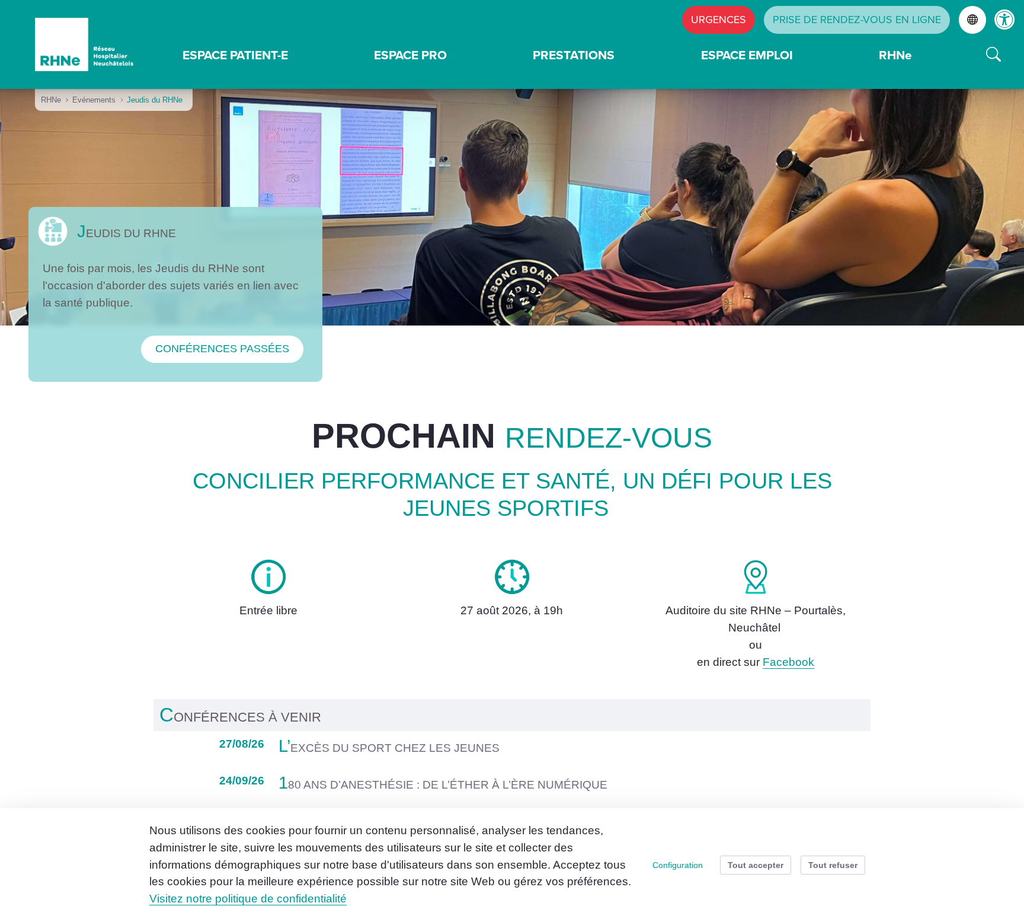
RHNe (895, 55)
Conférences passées (222, 349)
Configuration (677, 865)
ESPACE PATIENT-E (235, 55)
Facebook (788, 662)
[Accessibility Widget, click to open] (1004, 19)
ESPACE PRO (410, 55)
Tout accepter (755, 865)
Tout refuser (832, 865)
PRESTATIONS (574, 55)
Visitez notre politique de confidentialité (248, 898)
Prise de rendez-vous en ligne (857, 19)
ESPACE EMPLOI (747, 55)
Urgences (718, 19)
